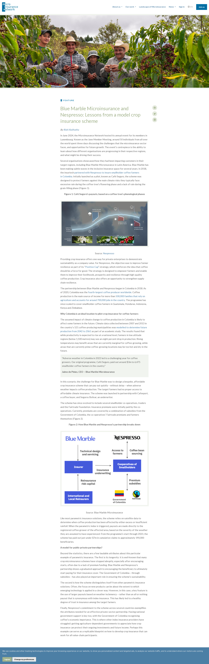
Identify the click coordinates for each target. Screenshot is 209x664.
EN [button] (191, 7)
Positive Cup (91, 266)
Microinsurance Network (14, 7)
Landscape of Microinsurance (152, 7)
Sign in (182, 7)
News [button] (171, 7)
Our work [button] (129, 7)
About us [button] (116, 7)
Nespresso (108, 253)
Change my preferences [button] (24, 659)
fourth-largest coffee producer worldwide (109, 292)
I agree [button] (7, 659)
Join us (202, 7)
